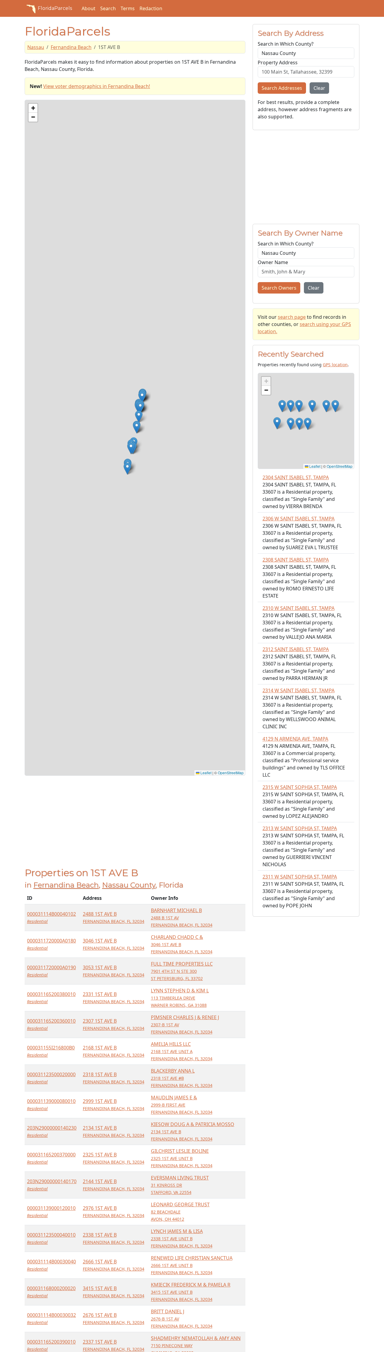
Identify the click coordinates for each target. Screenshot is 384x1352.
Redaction (151, 8)
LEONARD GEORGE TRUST (180, 1211)
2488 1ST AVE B (113, 917)
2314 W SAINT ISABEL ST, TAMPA (298, 690)
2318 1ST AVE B (113, 1078)
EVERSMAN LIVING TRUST (180, 1184)
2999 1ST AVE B (113, 1104)
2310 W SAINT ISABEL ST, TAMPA (298, 608)
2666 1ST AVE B (113, 1265)
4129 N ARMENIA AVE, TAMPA (295, 738)
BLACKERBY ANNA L (181, 1077)
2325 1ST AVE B (113, 1158)
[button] (138, 416)
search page (292, 317)
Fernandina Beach (71, 47)
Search (108, 8)
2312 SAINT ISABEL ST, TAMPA (295, 649)
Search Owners (279, 288)
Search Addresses (282, 88)
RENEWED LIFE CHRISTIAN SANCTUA (191, 1265)
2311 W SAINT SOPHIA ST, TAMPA (299, 876)
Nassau (35, 47)
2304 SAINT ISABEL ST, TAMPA (295, 477)
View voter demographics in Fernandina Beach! (96, 86)
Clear (319, 88)
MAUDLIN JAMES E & (181, 1104)
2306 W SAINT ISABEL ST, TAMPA (298, 518)
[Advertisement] (135, 825)
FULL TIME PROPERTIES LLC (182, 971)
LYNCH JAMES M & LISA (181, 1238)
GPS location (335, 364)
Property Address (278, 62)
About (88, 8)
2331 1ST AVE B (113, 997)
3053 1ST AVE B (113, 971)
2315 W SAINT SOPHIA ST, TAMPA (299, 787)
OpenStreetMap (231, 772)
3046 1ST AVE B (113, 944)
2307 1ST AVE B (113, 1024)
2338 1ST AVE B (113, 1238)
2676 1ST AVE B (113, 1318)
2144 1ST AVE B (113, 1185)
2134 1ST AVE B (113, 1131)
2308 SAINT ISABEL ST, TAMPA (295, 559)
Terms (128, 8)
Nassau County (128, 885)
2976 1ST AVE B (113, 1211)
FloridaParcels (55, 8)
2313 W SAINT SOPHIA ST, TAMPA (299, 828)
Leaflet (206, 772)
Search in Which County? (286, 44)
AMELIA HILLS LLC (181, 1051)
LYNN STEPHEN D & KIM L (180, 997)
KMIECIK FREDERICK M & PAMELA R (190, 1291)
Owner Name (273, 262)
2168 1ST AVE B (113, 1051)
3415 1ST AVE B (113, 1292)
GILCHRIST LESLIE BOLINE (181, 1158)
